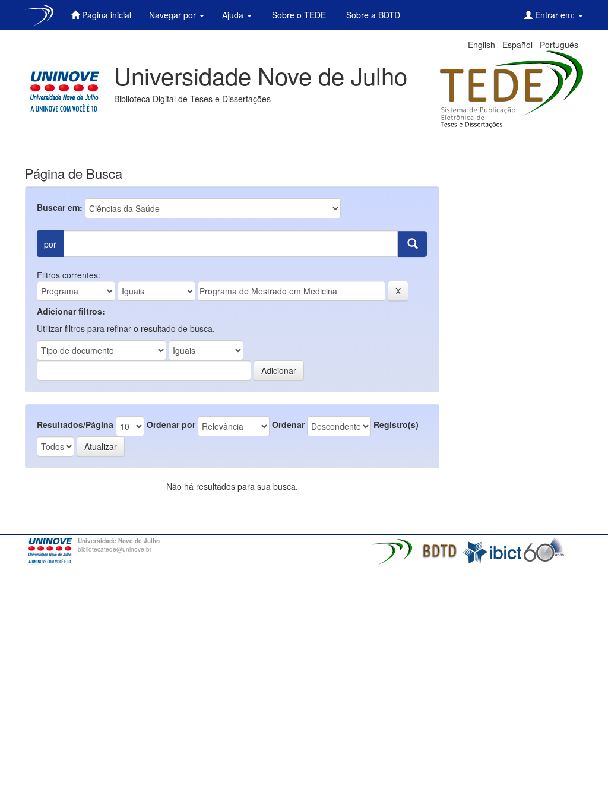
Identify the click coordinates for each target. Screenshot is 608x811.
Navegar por (173, 15)
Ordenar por (171, 424)
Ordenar (288, 424)
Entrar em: (555, 15)
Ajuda (234, 15)
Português (559, 44)
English (481, 44)
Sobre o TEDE (298, 15)
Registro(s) (396, 424)
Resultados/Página (75, 424)
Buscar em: (60, 207)
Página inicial (105, 15)
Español (517, 44)
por (50, 244)
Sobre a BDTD (372, 15)
